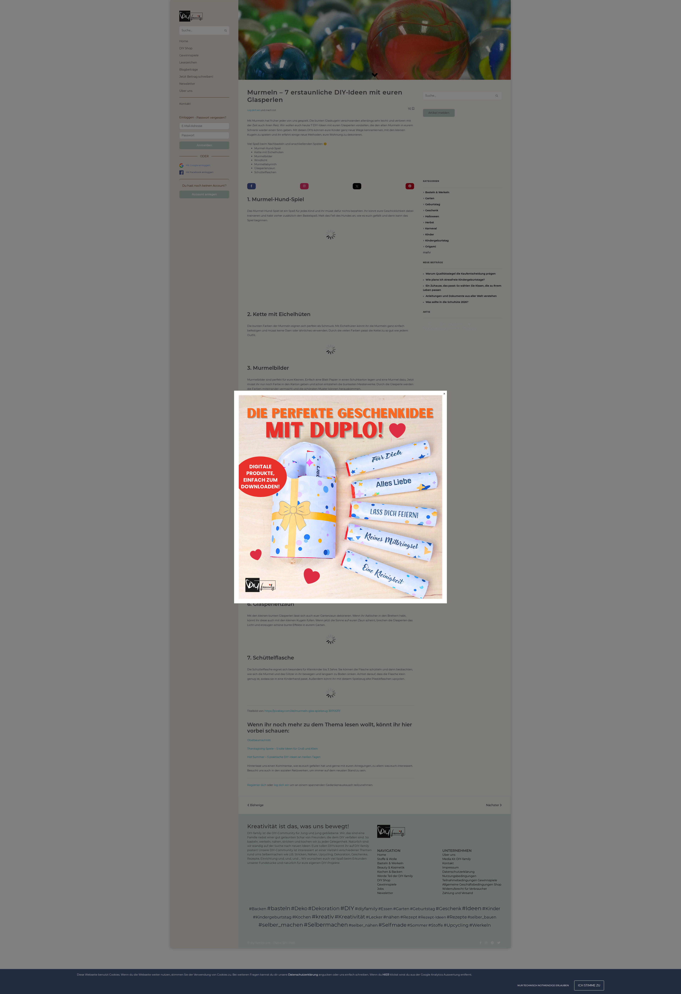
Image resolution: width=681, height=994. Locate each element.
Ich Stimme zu (589, 985)
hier (386, 974)
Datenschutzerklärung (303, 974)
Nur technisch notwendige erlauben (543, 985)
